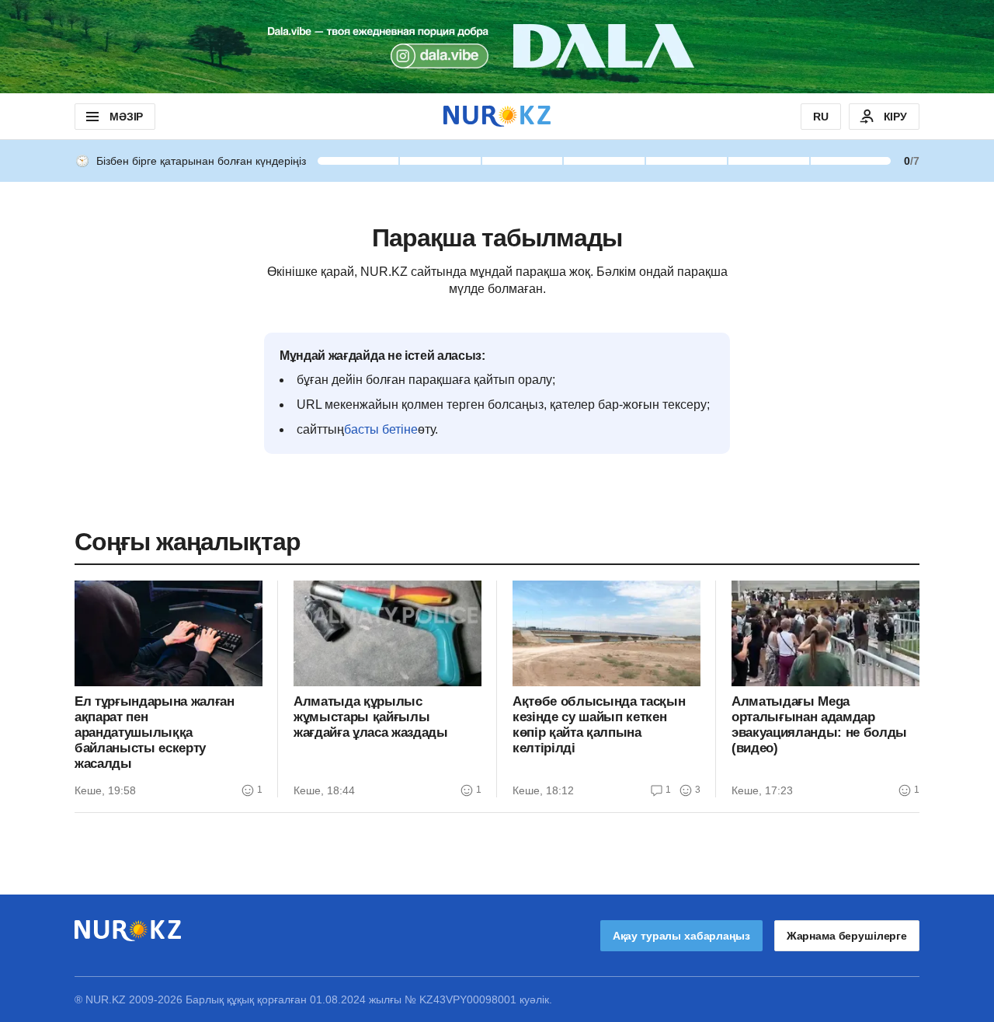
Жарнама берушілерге (847, 936)
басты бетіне (381, 429)
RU (821, 116)
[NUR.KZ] (497, 116)
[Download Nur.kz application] (497, 46)
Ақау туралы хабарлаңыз (681, 936)
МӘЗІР (126, 116)
